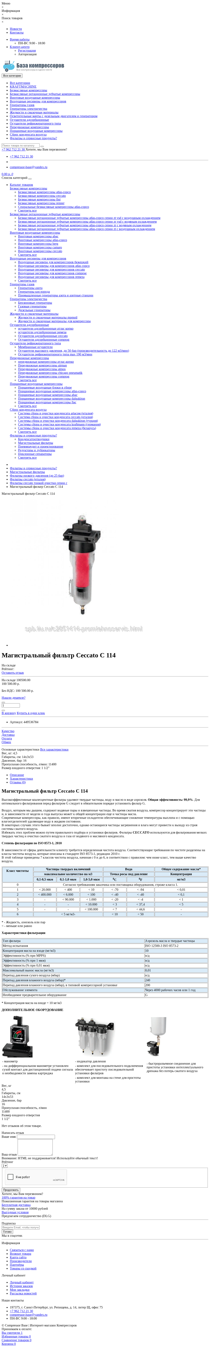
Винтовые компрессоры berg (38, 243)
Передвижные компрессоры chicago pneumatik (50, 372)
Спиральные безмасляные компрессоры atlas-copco (53, 207)
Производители (21, 1261)
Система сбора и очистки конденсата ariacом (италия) (55, 413)
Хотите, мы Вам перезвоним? (46, 149)
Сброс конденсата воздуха (28, 134)
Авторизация (27, 54)
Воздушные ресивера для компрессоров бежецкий (53, 262)
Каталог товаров (21, 184)
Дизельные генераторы (34, 310)
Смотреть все (27, 210)
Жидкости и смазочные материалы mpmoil (47, 317)
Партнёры (17, 1264)
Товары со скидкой (23, 1268)
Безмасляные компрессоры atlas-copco (44, 192)
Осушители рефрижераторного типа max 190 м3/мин (55, 354)
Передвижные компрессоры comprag (43, 376)
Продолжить (11, 1189)
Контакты (17, 32)
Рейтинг (7, 1162)
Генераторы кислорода (34, 291)
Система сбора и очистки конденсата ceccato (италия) (55, 417)
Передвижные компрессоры (29, 127)
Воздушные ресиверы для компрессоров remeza (51, 277)
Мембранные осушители (35, 347)
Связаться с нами (22, 1250)
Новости (16, 29)
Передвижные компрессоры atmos (42, 369)
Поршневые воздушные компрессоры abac (48, 395)
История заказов (21, 1286)
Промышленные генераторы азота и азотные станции (55, 295)
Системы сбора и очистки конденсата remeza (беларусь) (57, 428)
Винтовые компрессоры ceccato (40, 251)
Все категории (20, 83)
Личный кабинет (22, 1282)
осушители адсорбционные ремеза (42, 332)
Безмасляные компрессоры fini (39, 199)
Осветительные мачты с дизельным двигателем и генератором (53, 116)
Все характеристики (54, 749)
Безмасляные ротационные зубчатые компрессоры (45, 94)
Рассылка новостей (23, 1293)
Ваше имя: (9, 1136)
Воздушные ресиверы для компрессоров (38, 101)
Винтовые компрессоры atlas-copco (42, 240)
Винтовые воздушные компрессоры (35, 97)
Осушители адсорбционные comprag (43, 339)
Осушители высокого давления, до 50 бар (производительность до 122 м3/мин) (73, 350)
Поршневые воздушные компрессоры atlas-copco (52, 391)
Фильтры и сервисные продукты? (33, 138)
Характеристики (21, 778)
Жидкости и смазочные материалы (34, 112)
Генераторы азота (30, 288)
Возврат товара (20, 1253)
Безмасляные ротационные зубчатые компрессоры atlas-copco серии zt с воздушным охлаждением (86, 229)
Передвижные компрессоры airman (42, 365)
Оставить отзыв (13, 672)
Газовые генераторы (32, 306)
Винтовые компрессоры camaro (40, 247)
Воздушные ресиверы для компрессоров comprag (52, 273)
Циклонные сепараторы (35, 454)
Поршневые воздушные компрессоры (36, 131)
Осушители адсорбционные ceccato (43, 336)
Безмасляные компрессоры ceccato (42, 195)
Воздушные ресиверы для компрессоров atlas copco (54, 266)
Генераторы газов (22, 105)
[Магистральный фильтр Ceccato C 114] (84, 645)
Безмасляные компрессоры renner (41, 203)
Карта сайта (18, 1257)
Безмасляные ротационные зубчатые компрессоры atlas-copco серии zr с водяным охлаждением (84, 225)
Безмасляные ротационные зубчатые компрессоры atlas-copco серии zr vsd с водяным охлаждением (87, 221)
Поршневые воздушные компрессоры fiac (47, 402)
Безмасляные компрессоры (28, 90)
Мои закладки (20, 1289)
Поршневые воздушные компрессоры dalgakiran (51, 398)
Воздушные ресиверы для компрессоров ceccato (51, 269)
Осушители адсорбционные (29, 119)
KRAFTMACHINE (23, 86)
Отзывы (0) (18, 782)
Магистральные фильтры (35, 443)
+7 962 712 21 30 (21, 156)
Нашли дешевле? (13, 697)
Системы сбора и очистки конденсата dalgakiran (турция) (58, 420)
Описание (17, 775)
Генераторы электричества (28, 108)
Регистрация (27, 50)
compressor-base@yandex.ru (28, 167)
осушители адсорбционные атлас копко (45, 328)
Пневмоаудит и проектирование (40, 446)
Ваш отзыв (9, 1154)
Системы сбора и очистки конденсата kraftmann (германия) (59, 424)
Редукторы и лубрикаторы (36, 450)
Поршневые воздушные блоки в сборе (45, 387)
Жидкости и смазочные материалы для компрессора (54, 321)
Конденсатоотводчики (33, 439)
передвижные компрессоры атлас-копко (46, 361)
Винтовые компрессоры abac (38, 236)
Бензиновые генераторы (35, 302)
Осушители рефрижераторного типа (35, 123)
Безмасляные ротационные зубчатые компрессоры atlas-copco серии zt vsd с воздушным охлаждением (89, 218)
